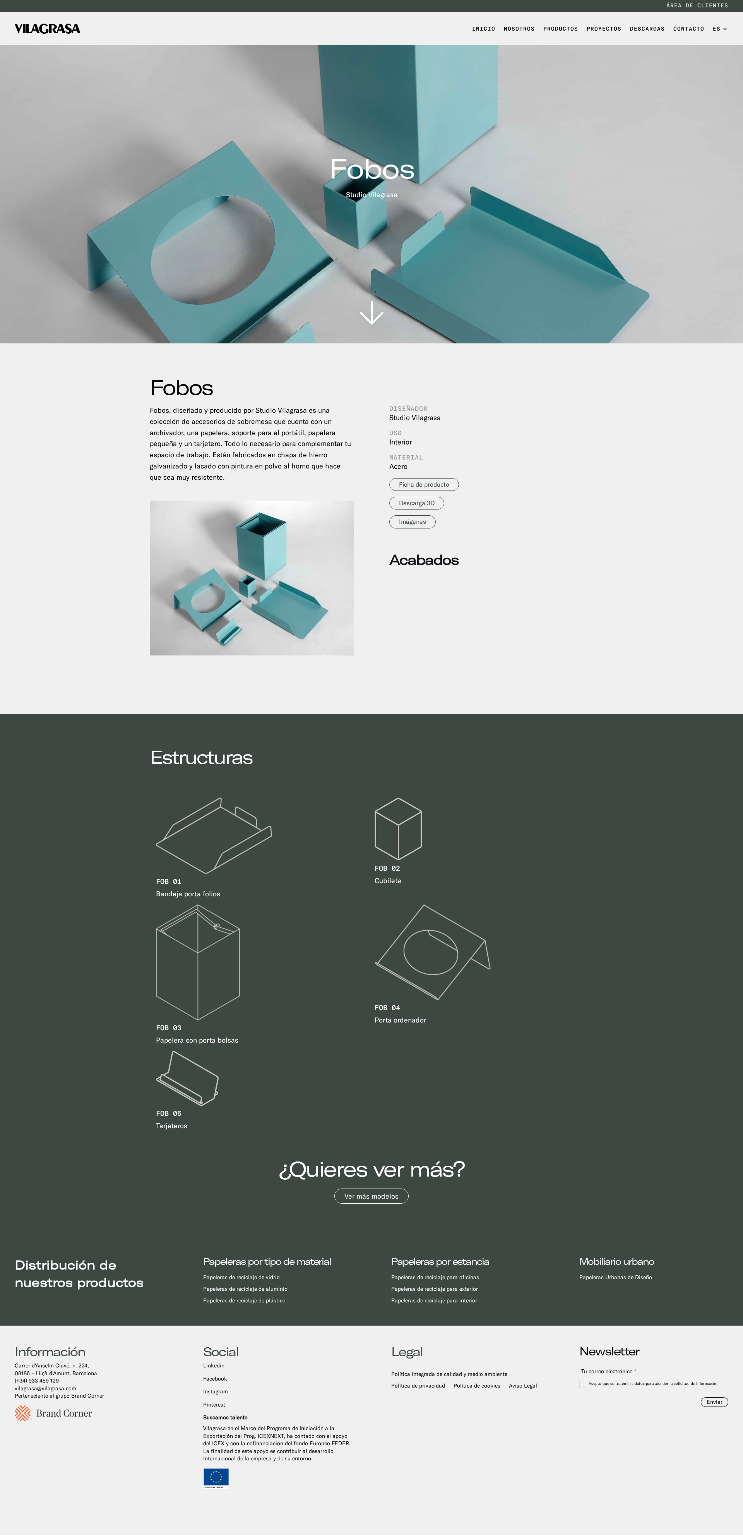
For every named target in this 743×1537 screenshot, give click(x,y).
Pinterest (214, 1404)
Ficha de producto (424, 484)
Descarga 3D (417, 503)
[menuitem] (720, 28)
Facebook (215, 1379)
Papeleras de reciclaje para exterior (434, 1289)
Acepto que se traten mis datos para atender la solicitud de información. (654, 1383)
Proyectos (604, 29)
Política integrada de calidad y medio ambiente (449, 1374)
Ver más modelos (371, 1196)
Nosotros (519, 29)
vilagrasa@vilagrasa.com (45, 1388)
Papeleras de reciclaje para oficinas (435, 1277)
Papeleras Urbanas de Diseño (615, 1277)
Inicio (483, 29)
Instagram (215, 1391)
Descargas (647, 29)
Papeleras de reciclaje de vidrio (241, 1277)
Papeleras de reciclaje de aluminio (245, 1289)
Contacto (688, 29)
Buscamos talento (225, 1417)
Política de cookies (477, 1386)
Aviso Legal (523, 1386)
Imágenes (412, 521)
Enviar (714, 1402)
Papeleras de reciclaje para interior (434, 1301)
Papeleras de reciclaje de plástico (244, 1301)
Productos (560, 29)
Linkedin (213, 1365)
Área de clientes (697, 5)
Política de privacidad (418, 1386)
